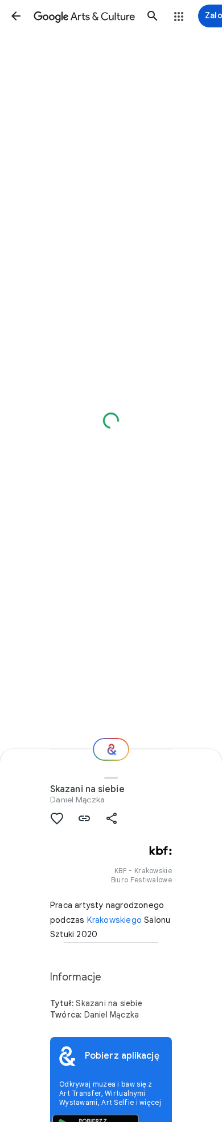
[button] (16, 16)
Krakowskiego (114, 920)
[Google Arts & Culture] (84, 16)
